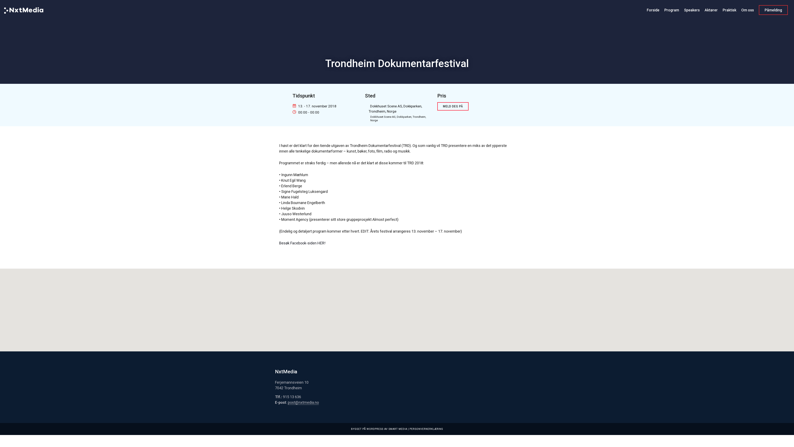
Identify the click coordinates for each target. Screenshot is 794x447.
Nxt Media (23, 15)
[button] (397, 306)
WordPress (375, 429)
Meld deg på (453, 106)
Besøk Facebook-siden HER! (302, 243)
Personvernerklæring (426, 429)
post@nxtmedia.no (303, 402)
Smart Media (398, 429)
